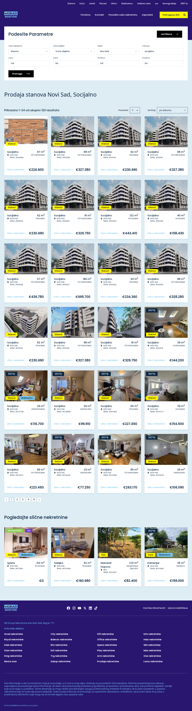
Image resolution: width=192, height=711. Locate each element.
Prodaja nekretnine (108, 661)
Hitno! (114, 3)
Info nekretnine (152, 634)
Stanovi (71, 3)
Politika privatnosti (154, 608)
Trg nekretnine (59, 656)
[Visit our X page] (85, 608)
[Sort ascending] (132, 110)
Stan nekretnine (13, 650)
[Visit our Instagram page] (74, 608)
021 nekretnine (105, 634)
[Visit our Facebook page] (68, 608)
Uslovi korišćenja (178, 608)
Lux (156, 3)
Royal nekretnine (13, 639)
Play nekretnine (106, 650)
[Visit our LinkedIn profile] (90, 608)
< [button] (6, 499)
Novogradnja (169, 3)
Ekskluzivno (127, 3)
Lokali (92, 3)
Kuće (82, 3)
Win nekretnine (152, 645)
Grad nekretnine (13, 634)
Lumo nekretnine (153, 661)
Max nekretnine (152, 650)
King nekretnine (13, 656)
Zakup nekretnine (61, 661)
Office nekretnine (107, 639)
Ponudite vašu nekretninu (123, 14)
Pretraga (17, 73)
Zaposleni (147, 14)
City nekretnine (59, 634)
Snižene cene (144, 3)
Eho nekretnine (59, 645)
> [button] (39, 499)
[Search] (184, 15)
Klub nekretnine (13, 645)
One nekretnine (152, 656)
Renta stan (10, 661)
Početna (85, 14)
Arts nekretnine (106, 656)
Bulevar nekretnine (61, 639)
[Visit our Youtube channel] (79, 608)
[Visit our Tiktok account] (96, 608)
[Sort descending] (137, 110)
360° (183, 3)
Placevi (103, 3)
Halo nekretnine (152, 639)
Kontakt (99, 14)
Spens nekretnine (107, 645)
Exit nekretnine (59, 650)
